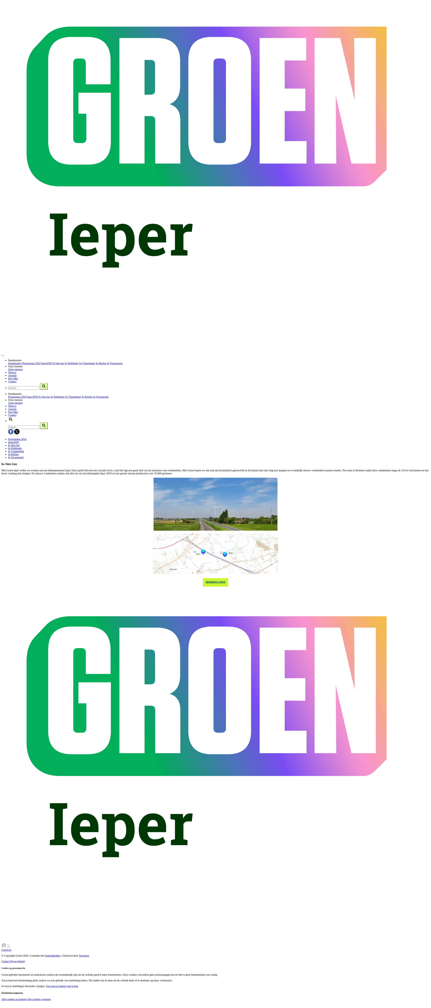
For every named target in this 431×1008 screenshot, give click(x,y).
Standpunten (14, 363)
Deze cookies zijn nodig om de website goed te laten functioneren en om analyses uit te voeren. (69, 999)
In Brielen (101, 363)
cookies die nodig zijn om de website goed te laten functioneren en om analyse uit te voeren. (74, 1003)
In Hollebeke (71, 363)
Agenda (12, 375)
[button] (10, 420)
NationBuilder (52, 955)
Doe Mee (13, 378)
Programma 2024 (31, 363)
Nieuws (12, 372)
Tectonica (84, 955)
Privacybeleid (17, 961)
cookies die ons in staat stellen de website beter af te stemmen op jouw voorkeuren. (60, 1006)
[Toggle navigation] (2, 355)
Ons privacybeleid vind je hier (62, 986)
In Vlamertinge (87, 363)
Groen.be (6, 949)
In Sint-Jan (58, 363)
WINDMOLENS (215, 582)
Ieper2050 (46, 363)
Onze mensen (15, 369)
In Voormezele (115, 363)
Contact (12, 381)
